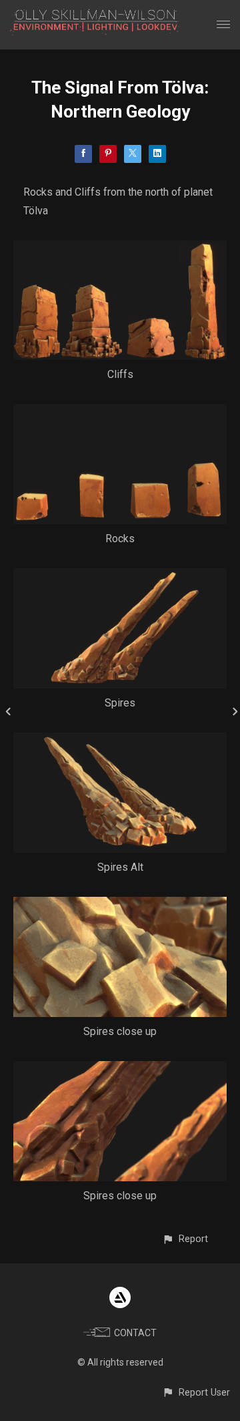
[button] (185, 1239)
